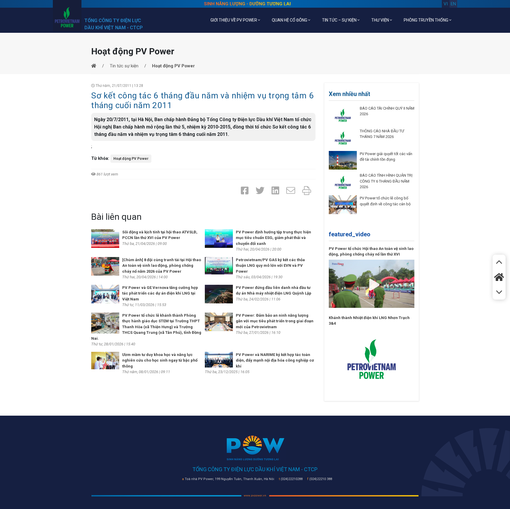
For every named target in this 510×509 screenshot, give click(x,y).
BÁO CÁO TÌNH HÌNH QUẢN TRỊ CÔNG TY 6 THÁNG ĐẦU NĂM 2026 (386, 181)
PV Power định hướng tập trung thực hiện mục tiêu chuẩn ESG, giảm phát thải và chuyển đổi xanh (273, 238)
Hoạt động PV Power (130, 159)
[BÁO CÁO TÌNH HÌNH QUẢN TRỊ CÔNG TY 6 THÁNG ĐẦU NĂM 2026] (343, 182)
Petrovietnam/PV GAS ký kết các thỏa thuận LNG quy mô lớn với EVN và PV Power (270, 266)
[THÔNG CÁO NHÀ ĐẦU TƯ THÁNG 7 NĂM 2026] (343, 137)
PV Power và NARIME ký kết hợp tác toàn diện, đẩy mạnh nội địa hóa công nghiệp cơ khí (275, 360)
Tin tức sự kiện (124, 66)
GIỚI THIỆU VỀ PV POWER (234, 20)
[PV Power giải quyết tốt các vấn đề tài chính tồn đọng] (343, 159)
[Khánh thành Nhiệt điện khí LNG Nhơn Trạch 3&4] (371, 358)
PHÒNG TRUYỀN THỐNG (426, 20)
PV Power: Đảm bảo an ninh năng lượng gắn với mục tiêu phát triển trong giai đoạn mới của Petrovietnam (274, 321)
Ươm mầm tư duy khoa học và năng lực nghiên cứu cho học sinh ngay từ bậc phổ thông (159, 360)
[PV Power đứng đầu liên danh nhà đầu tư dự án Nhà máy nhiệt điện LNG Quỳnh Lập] (219, 293)
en (453, 3)
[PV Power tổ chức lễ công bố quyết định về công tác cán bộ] (343, 204)
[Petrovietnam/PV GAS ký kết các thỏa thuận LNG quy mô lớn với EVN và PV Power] (219, 265)
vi (446, 3)
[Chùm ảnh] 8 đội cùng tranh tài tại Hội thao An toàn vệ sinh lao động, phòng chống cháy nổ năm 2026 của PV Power (161, 266)
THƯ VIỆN (380, 20)
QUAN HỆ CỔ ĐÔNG (290, 20)
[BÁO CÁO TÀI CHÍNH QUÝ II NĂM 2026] (343, 115)
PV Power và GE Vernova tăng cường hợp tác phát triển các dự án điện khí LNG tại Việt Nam (160, 293)
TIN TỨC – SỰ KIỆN (339, 20)
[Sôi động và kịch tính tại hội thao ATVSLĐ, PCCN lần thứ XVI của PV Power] (105, 238)
